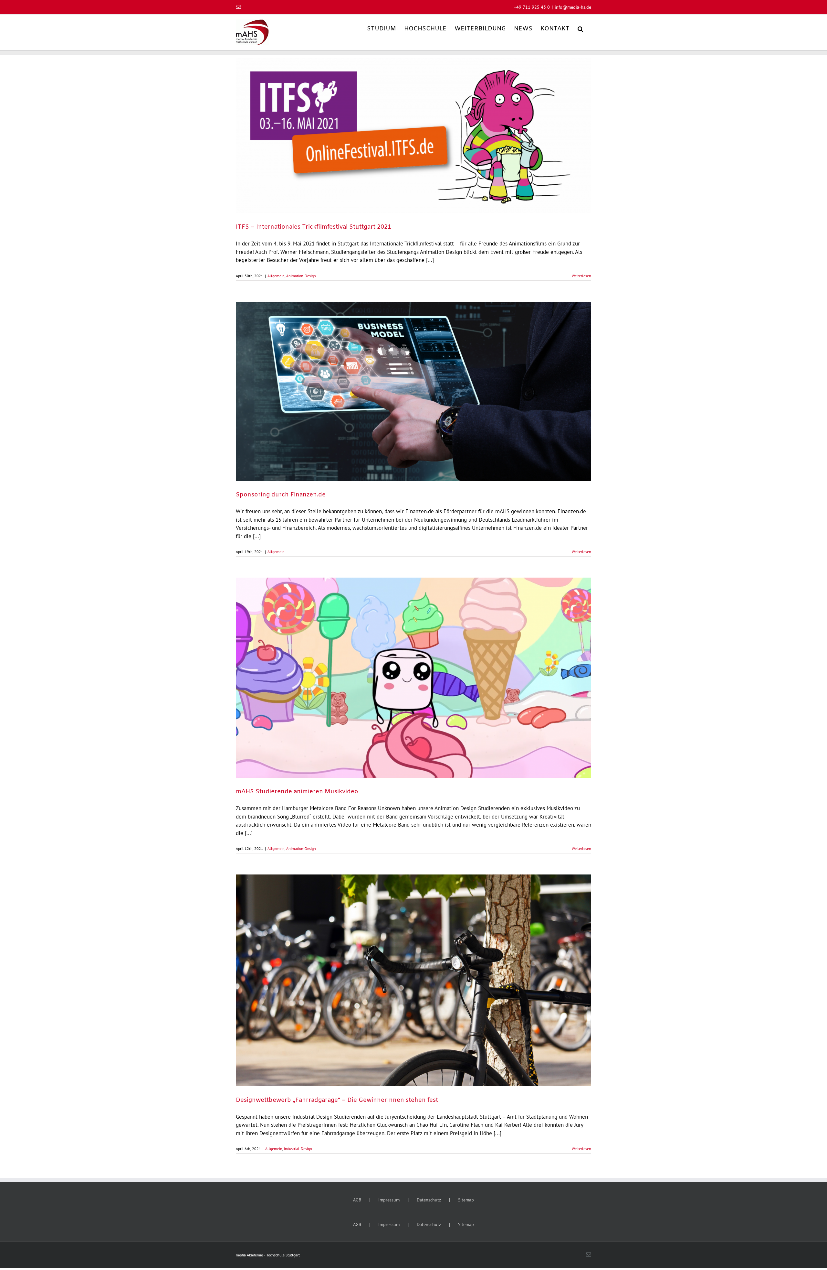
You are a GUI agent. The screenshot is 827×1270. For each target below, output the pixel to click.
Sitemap (466, 1200)
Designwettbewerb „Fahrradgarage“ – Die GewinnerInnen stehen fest (337, 1100)
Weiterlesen (581, 275)
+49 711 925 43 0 (532, 7)
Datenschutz (429, 1200)
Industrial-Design (298, 1148)
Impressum (389, 1200)
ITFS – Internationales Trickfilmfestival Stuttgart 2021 (313, 227)
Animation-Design (301, 275)
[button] (580, 28)
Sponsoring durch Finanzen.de (281, 495)
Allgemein (276, 275)
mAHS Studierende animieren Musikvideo (297, 792)
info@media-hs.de (573, 7)
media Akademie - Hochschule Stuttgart (268, 1255)
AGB (357, 1200)
